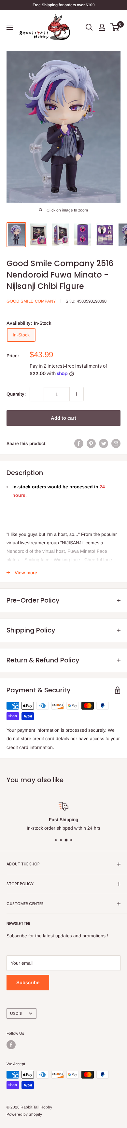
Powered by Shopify (24, 1114)
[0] (115, 27)
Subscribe (27, 982)
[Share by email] (115, 443)
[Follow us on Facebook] (11, 1044)
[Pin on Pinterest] (91, 443)
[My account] (102, 27)
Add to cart (63, 418)
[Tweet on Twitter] (103, 443)
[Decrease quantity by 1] (37, 394)
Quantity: (16, 394)
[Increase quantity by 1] (76, 394)
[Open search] (89, 27)
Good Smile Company (31, 301)
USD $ (16, 1013)
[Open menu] (10, 27)
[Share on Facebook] (78, 443)
